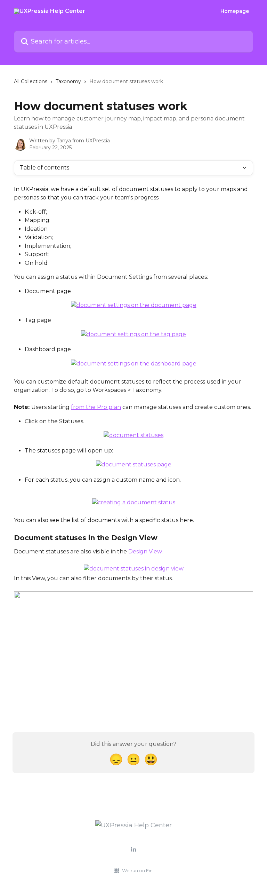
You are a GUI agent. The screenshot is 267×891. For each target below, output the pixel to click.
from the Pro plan (96, 407)
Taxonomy (68, 81)
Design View (145, 551)
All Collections (30, 81)
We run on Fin (137, 870)
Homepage (234, 11)
